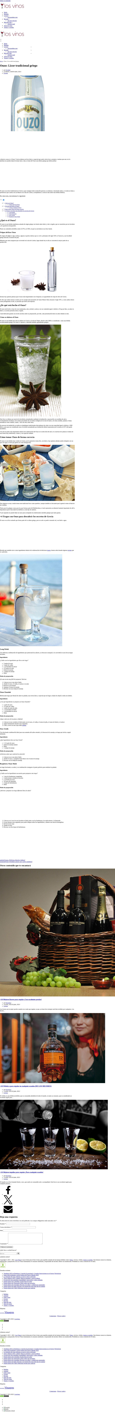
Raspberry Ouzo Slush (14, 216)
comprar (6, 1296)
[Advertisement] (37, 144)
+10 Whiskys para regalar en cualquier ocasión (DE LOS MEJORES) (25, 1086)
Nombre (3, 1224)
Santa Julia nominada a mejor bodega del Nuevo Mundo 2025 (21, 1275)
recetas (70, 550)
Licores (6, 73)
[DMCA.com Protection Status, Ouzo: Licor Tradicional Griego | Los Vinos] (3, 1267)
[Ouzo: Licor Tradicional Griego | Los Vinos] (37, 293)
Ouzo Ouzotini (12, 213)
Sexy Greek (12, 215)
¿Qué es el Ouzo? (9, 203)
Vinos (71, 1260)
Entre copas (7, 1297)
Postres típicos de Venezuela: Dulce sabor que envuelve (19, 1283)
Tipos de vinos (8, 25)
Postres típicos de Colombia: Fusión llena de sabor (18, 1281)
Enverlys (8, 1003)
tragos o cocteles (88, 1260)
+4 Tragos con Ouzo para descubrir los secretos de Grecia (19, 211)
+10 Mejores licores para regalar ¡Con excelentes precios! (21, 999)
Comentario (4, 1244)
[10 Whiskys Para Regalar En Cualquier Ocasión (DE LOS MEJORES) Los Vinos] (52, 1082)
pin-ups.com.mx (12, 20)
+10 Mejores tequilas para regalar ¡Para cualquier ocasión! (21, 1172)
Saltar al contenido (5, 1)
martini (24, 725)
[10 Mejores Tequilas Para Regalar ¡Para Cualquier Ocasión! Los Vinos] (54, 1169)
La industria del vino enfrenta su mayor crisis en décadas (20, 1277)
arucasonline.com (12, 17)
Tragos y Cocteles (9, 1305)
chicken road (11, 24)
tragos (49, 550)
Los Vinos (18, 1260)
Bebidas (6, 14)
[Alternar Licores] (31, 47)
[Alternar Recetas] (31, 50)
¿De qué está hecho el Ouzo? (12, 206)
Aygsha (8, 70)
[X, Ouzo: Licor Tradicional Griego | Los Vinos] (8, 1203)
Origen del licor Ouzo (14, 204)
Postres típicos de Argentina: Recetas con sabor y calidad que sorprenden (24, 1285)
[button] (12, 22)
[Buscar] (18, 1253)
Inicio (5, 12)
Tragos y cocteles (9, 27)
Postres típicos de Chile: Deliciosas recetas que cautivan (19, 1288)
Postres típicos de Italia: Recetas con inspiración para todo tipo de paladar (24, 1286)
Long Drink (12, 212)
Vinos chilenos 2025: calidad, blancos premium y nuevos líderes (22, 1278)
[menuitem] (7, 1407)
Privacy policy (61, 1316)
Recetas (6, 1300)
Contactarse (53, 1316)
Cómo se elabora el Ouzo (15, 207)
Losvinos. (17, 1319)
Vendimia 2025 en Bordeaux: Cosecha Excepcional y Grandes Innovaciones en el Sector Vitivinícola (32, 1273)
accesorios (2, 1312)
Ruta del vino (7, 1302)
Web (1, 1230)
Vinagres (9, 1312)
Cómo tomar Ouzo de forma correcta (14, 209)
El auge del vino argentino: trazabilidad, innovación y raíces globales (23, 1280)
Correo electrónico (6, 1227)
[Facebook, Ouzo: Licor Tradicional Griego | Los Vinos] (8, 1194)
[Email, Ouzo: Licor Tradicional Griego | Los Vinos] (8, 1213)
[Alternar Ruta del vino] (31, 53)
